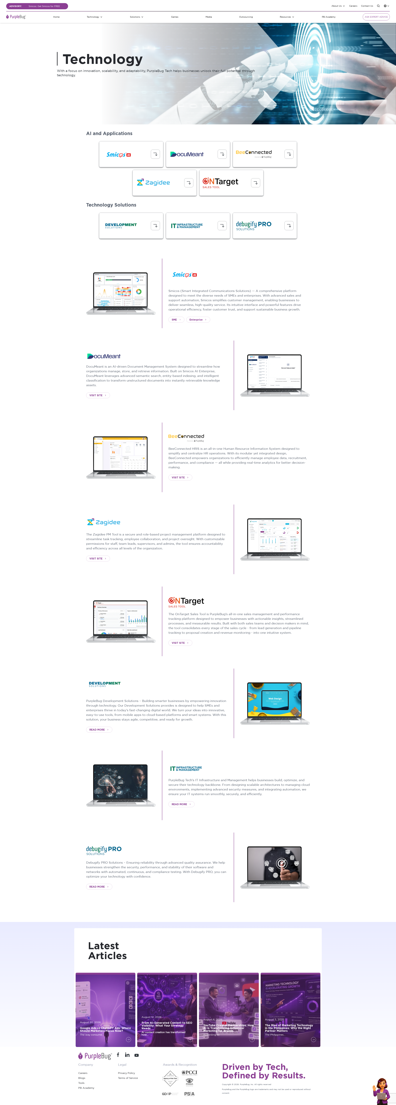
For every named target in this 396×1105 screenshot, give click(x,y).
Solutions (135, 17)
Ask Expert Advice (376, 17)
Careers (353, 6)
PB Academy (329, 17)
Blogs (81, 1078)
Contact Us (367, 6)
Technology (93, 17)
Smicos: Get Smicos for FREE (44, 6)
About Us (336, 6)
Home (56, 17)
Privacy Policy (126, 1073)
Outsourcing (246, 17)
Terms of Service (128, 1078)
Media (209, 17)
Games (174, 17)
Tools (81, 1082)
